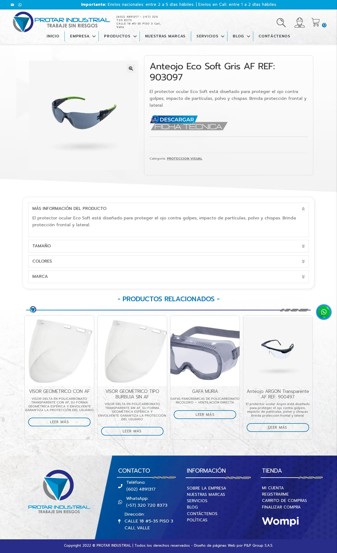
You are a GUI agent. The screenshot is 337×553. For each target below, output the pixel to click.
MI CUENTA (273, 488)
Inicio (53, 36)
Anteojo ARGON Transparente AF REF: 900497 (278, 394)
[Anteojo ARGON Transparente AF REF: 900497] (278, 351)
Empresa (80, 36)
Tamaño (41, 246)
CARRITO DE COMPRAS (284, 500)
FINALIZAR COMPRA (281, 507)
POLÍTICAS (197, 520)
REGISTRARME (275, 494)
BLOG (238, 36)
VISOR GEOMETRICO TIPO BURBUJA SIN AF (132, 394)
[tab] (168, 209)
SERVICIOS (197, 501)
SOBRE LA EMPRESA (206, 488)
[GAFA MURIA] (205, 351)
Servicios (207, 36)
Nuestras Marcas (165, 36)
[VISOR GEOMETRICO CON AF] (59, 351)
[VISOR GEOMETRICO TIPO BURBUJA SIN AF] (132, 351)
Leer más (59, 421)
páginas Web (224, 545)
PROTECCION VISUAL (184, 158)
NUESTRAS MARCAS (206, 494)
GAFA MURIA (205, 391)
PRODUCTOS (117, 36)
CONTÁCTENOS (274, 36)
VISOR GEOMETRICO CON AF (59, 391)
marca (40, 276)
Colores (42, 261)
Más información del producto (69, 208)
